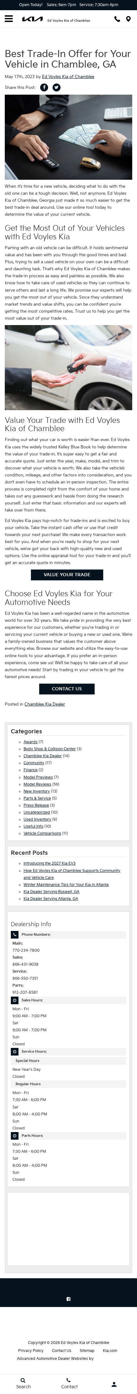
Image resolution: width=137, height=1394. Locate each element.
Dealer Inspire (107, 1358)
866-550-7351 (25, 978)
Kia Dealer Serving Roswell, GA (51, 891)
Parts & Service (37, 798)
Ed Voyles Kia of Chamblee (68, 76)
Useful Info (33, 826)
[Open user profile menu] (114, 1384)
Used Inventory (37, 819)
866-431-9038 (25, 964)
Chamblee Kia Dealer (45, 704)
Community (34, 763)
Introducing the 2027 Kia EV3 (50, 863)
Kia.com (110, 1350)
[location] (128, 19)
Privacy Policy (31, 1350)
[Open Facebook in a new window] (68, 1299)
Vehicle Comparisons (42, 833)
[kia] (32, 19)
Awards (31, 742)
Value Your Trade (67, 574)
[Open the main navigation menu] (9, 19)
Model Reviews (37, 784)
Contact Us (67, 689)
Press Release (36, 805)
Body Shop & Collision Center (50, 749)
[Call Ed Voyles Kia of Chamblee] (117, 19)
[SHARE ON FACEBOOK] (44, 87)
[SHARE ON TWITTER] (57, 87)
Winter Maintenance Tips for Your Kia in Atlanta (66, 884)
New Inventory (37, 791)
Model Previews (38, 777)
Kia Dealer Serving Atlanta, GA (51, 899)
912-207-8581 (25, 992)
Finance (31, 770)
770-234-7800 (26, 950)
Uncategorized (37, 812)
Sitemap (87, 1350)
